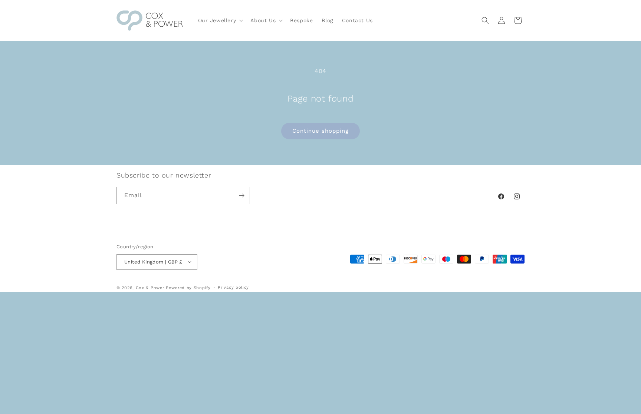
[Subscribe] (241, 195)
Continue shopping (320, 130)
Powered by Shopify (188, 287)
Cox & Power (150, 287)
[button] (220, 20)
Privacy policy (233, 287)
